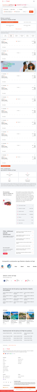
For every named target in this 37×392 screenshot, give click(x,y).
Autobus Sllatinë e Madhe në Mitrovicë (29, 299)
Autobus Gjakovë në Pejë (18, 338)
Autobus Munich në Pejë (18, 340)
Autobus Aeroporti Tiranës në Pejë (28, 334)
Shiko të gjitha (31, 310)
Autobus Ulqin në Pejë (28, 338)
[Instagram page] (6, 382)
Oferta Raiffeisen (5, 369)
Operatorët (4, 360)
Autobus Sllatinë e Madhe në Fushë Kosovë (18, 299)
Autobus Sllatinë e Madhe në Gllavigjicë (18, 293)
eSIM (3, 359)
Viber (5, 379)
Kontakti (5, 253)
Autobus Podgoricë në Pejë (7, 336)
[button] (24, 232)
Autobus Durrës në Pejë (28, 336)
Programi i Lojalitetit (6, 366)
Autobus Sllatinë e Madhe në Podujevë (18, 296)
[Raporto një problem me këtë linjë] (35, 39)
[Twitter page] (8, 382)
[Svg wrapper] (5, 387)
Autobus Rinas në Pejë (7, 340)
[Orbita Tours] (9, 266)
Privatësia (19, 377)
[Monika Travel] (2, 266)
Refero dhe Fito (5, 367)
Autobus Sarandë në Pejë (18, 336)
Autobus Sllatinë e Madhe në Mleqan (8, 293)
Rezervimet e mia (20, 359)
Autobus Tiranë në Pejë (17, 333)
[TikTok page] (11, 382)
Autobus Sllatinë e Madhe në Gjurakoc (8, 296)
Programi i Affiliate (5, 370)
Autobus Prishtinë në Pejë (7, 333)
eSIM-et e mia (20, 360)
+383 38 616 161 (7, 377)
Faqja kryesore (5, 345)
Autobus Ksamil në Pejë (28, 340)
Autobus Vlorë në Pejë (7, 338)
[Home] (5, 1)
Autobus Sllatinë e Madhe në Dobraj (29, 302)
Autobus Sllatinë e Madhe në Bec (29, 293)
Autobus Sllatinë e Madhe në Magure (8, 302)
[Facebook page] (4, 382)
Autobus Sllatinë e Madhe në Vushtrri (29, 296)
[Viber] (3, 379)
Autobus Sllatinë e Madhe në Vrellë (18, 302)
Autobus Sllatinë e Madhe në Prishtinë (8, 299)
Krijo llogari (19, 363)
